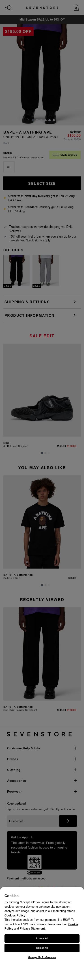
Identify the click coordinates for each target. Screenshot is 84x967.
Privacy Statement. (33, 928)
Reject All (42, 947)
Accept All (42, 938)
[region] (42, 927)
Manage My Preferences (42, 957)
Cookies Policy (14, 915)
